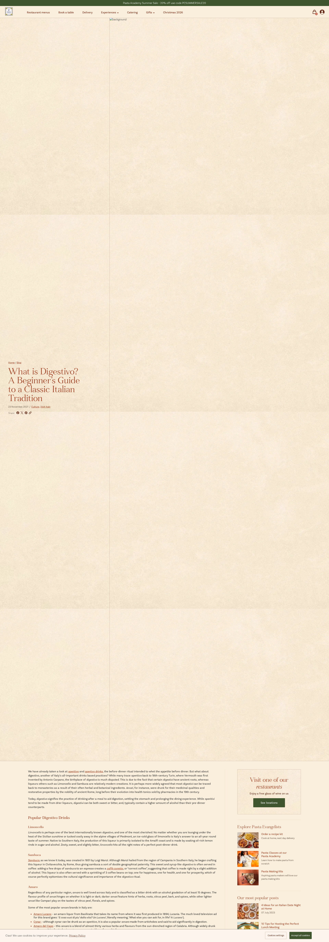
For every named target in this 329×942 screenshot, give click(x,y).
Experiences (108, 12)
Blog (19, 362)
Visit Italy (45, 406)
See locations (269, 802)
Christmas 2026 (173, 12)
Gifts (149, 12)
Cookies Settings (276, 935)
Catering (132, 12)
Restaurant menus (38, 12)
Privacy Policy (77, 935)
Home (11, 362)
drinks (94, 771)
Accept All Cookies (300, 935)
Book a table (66, 12)
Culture (35, 406)
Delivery (87, 12)
